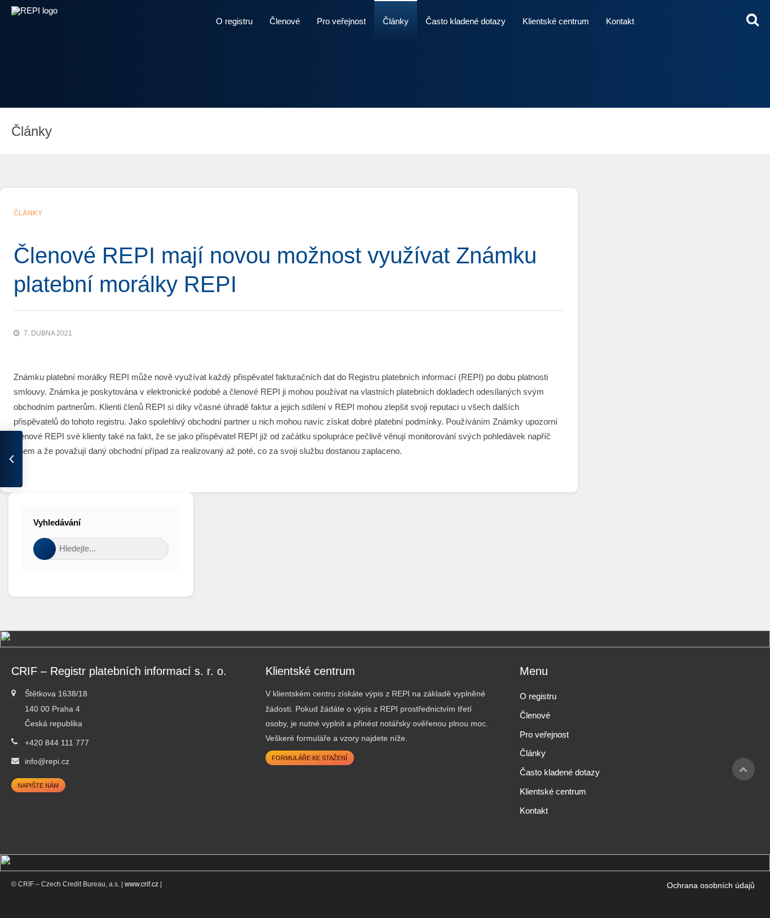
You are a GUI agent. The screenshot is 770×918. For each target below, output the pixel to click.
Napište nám (38, 785)
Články (396, 21)
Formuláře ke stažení (309, 757)
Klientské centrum (556, 21)
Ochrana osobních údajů (711, 885)
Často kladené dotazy (466, 21)
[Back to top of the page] (743, 769)
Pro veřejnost (341, 21)
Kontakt (620, 21)
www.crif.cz (141, 884)
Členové (284, 21)
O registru (234, 21)
